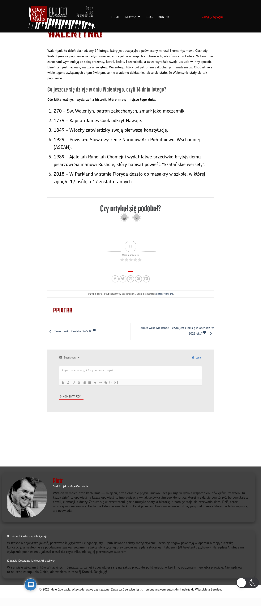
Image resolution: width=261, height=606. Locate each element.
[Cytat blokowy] (95, 382)
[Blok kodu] (100, 382)
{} (110, 382)
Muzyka (130, 17)
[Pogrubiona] (63, 382)
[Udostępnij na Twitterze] (122, 278)
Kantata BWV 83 (73, 331)
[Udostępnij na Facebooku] (115, 278)
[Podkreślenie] (73, 382)
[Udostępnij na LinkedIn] (146, 278)
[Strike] (79, 382)
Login (198, 357)
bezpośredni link (164, 293)
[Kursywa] (68, 382)
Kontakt (164, 17)
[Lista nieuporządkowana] (89, 382)
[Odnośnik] (105, 382)
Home (115, 17)
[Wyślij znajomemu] (130, 278)
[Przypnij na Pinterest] (138, 278)
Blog (149, 17)
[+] (116, 382)
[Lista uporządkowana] (84, 382)
